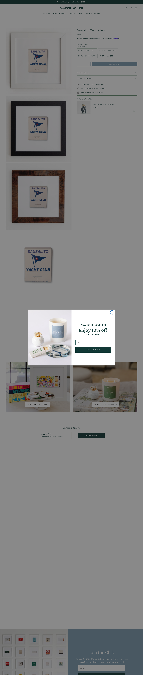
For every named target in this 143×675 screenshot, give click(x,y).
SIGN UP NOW (93, 350)
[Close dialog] (112, 312)
